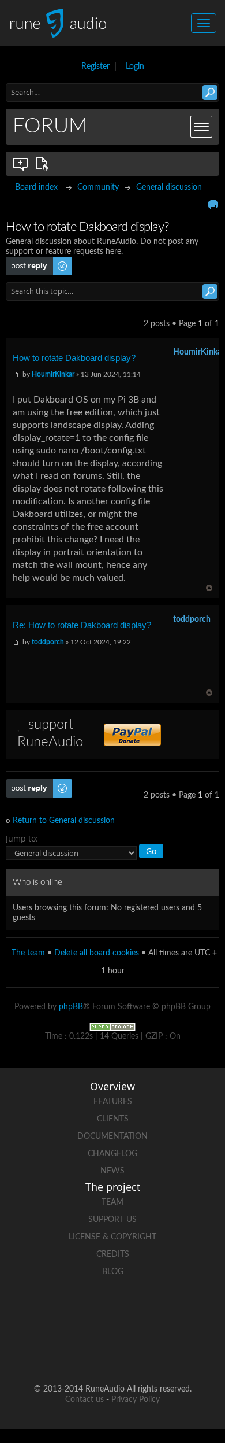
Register (95, 66)
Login (135, 66)
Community (98, 187)
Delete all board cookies (96, 953)
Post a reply (26, 261)
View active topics (44, 164)
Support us (112, 1220)
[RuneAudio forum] (68, 1352)
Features (112, 1102)
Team (112, 1202)
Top (209, 588)
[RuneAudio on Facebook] (90, 1312)
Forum (50, 126)
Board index (36, 187)
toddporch (48, 642)
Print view (213, 205)
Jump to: (22, 838)
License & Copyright (112, 1237)
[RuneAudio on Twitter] (134, 1312)
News (112, 1171)
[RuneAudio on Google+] (178, 1312)
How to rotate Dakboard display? (74, 358)
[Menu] (201, 127)
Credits (112, 1254)
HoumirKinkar (53, 374)
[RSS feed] (112, 1352)
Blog (112, 1272)
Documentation (112, 1136)
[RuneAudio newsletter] (156, 1352)
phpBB (71, 1007)
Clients (113, 1119)
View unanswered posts (21, 164)
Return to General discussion (64, 821)
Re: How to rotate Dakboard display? (82, 625)
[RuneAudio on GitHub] (47, 1312)
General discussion (169, 187)
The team (28, 953)
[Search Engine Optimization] (112, 1027)
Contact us (84, 1400)
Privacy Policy (135, 1400)
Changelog (112, 1154)
